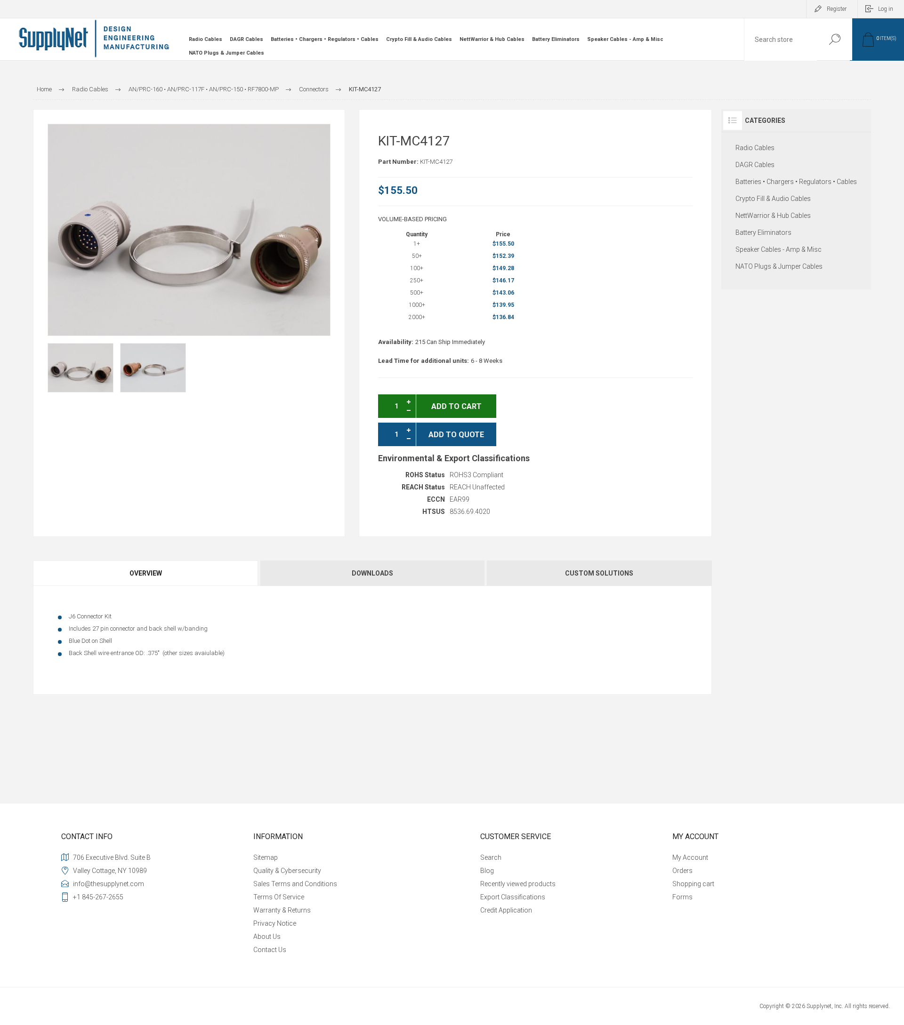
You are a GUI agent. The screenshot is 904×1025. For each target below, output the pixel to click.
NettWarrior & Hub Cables (492, 39)
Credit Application (506, 910)
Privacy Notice (274, 923)
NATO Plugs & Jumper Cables (226, 53)
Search (834, 39)
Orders (682, 870)
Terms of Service (278, 897)
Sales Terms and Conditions (295, 884)
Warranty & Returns (282, 910)
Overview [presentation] (145, 573)
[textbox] (780, 39)
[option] (80, 367)
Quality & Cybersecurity (287, 870)
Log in (885, 9)
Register (837, 9)
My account (690, 857)
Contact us (269, 949)
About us (267, 936)
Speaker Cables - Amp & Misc (625, 39)
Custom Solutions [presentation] (599, 573)
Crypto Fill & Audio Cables (419, 39)
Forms (682, 897)
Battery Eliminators (556, 39)
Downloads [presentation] (372, 573)
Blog (487, 870)
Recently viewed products (518, 884)
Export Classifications (512, 897)
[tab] (146, 573)
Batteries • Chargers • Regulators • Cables (325, 39)
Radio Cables (205, 39)
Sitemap (265, 857)
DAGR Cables (246, 39)
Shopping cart (693, 884)
